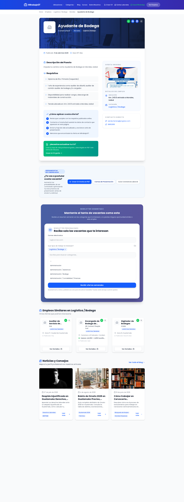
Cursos (84, 5)
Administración (55, 265)
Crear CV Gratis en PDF (81, 182)
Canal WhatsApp (139, 5)
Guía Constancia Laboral (128, 182)
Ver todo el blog (136, 362)
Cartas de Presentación (104, 182)
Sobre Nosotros (95, 5)
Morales (72, 12)
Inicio (41, 12)
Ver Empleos (153, 5)
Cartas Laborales (122, 5)
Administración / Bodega (59, 274)
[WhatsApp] (128, 21)
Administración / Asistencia (60, 270)
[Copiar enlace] (141, 21)
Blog (78, 5)
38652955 (111, 124)
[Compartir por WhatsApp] (65, 320)
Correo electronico (55, 235)
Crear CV (109, 5)
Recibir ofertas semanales (92, 285)
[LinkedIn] (137, 21)
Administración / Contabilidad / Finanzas (65, 278)
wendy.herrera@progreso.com (119, 121)
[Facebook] (132, 21)
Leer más (63, 414)
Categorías (70, 5)
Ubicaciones (57, 5)
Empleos (48, 12)
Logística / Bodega (60, 12)
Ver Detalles (55, 349)
